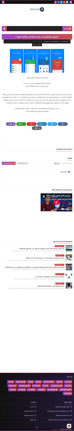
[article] (20, 139)
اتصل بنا (32, 420)
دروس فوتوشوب (23, 385)
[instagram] (55, 2)
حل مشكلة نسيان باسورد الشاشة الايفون (59, 420)
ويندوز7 (12, 389)
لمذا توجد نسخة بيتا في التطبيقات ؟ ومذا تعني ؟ (49, 276)
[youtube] (64, 2)
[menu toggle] (70, 2)
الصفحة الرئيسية (54, 41)
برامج (29, 382)
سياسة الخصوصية (29, 415)
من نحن (32, 407)
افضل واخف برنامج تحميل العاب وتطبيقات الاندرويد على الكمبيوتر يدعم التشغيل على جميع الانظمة (34, 267)
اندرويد (46, 41)
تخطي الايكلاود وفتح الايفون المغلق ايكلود (58, 411)
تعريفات (67, 385)
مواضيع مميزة (52, 389)
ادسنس (67, 382)
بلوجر (10, 382)
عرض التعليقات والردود (8, 163)
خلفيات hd (35, 385)
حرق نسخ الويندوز (55, 385)
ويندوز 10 (40, 389)
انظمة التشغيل (48, 382)
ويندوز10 (21, 389)
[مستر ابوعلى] (37, 9)
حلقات (44, 385)
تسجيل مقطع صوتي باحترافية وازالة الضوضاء (50, 286)
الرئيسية (66, 28)
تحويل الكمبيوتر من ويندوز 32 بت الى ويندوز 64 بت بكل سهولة (45, 258)
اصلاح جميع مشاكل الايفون (63, 407)
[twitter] (61, 2)
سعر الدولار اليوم (64, 389)
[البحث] (3, 2)
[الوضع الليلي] (69, 426)
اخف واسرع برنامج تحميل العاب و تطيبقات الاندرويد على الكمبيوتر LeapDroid (41, 248)
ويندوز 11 (30, 389)
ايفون (37, 382)
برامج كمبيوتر (19, 382)
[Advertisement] (37, 19)
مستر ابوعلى (54, 429)
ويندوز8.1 (66, 393)
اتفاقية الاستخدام (29, 411)
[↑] (37, 427)
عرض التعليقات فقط (22, 163)
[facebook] (58, 2)
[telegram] (67, 2)
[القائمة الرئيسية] (4, 28)
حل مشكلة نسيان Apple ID (63, 415)
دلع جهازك (11, 385)
